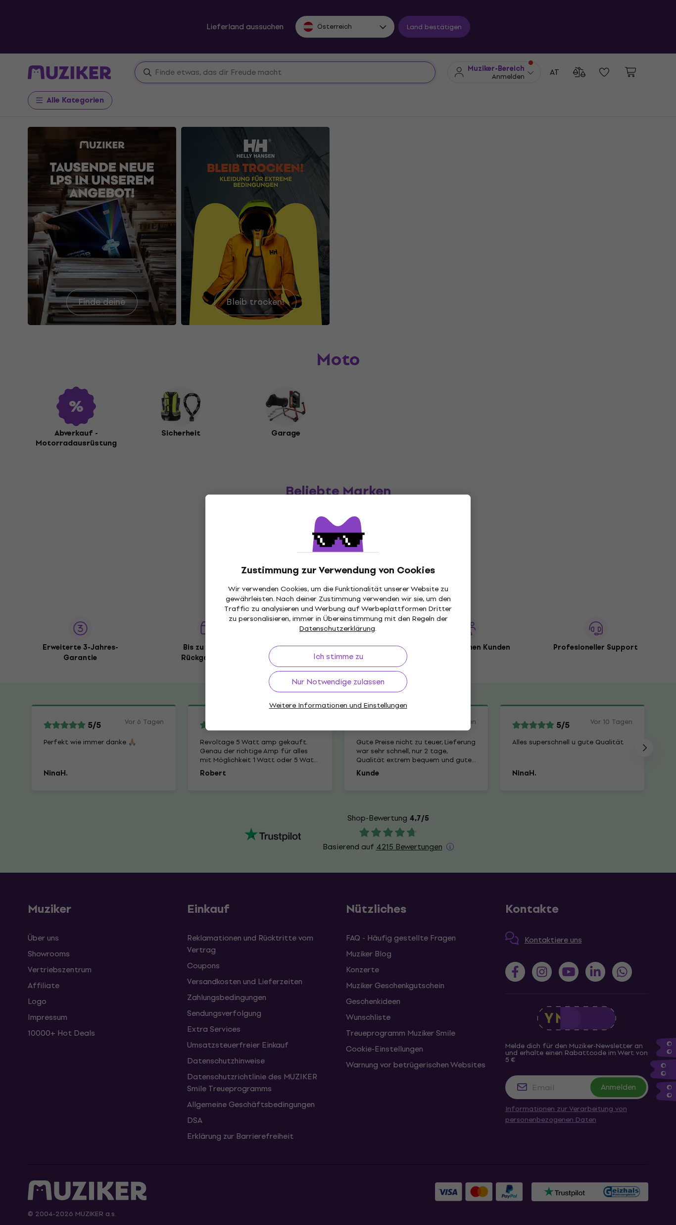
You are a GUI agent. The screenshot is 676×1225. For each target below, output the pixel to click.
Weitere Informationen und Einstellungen (338, 705)
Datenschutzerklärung (337, 628)
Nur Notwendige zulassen (338, 681)
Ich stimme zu (338, 656)
